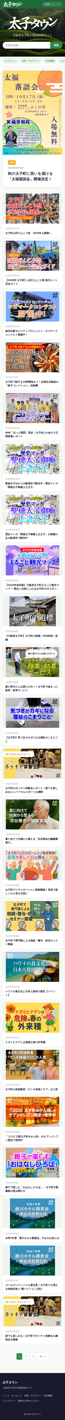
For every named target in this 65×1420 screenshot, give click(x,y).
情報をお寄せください (29, 1400)
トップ (6, 1395)
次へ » (43, 1356)
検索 (56, 45)
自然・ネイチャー (30, 60)
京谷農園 (50, 60)
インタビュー (9, 1400)
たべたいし (10, 60)
